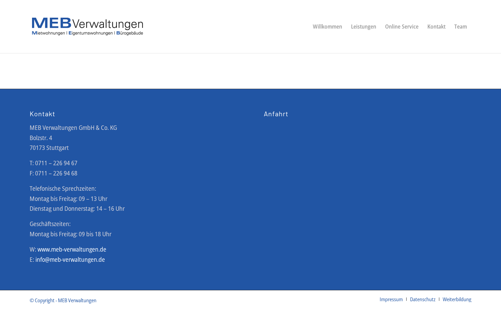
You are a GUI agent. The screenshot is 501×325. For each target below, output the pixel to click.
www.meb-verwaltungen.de (71, 249)
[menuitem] (327, 26)
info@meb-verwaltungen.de (70, 259)
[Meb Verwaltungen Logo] (88, 26)
